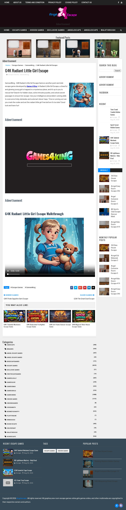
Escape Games (19, 30)
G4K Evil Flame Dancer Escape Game (60, 325)
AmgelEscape (91, 30)
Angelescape (74, 30)
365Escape (11, 345)
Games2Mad (11, 386)
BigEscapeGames (13, 361)
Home (6, 2)
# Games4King (30, 287)
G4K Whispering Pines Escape (106, 481)
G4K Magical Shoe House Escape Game (81, 325)
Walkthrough (108, 30)
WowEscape (11, 436)
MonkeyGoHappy (13, 411)
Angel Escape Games (14, 357)
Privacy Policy (54, 2)
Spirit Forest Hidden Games (115, 126)
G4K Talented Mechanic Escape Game (12, 325)
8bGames (10, 349)
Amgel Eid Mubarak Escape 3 (115, 258)
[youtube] (121, 2)
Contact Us (86, 2)
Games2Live (11, 382)
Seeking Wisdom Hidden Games (107, 461)
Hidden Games (37, 30)
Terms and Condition (34, 2)
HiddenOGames (12, 403)
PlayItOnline (11, 416)
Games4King (29, 65)
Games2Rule (11, 391)
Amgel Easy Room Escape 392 (115, 188)
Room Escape (12, 424)
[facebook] (118, 2)
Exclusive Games (56, 30)
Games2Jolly (11, 378)
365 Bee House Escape (114, 178)
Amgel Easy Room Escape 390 (115, 291)
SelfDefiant (11, 428)
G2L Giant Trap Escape (21, 480)
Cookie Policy (71, 2)
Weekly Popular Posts (104, 170)
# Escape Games (17, 287)
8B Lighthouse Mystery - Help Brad (115, 156)
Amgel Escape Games (14, 353)
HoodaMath (11, 407)
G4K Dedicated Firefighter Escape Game (36, 325)
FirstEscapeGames (14, 374)
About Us (17, 2)
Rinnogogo (11, 420)
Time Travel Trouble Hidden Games (115, 112)
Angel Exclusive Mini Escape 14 (107, 471)
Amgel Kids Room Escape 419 (115, 224)
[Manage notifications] (121, 505)
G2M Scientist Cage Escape (23, 470)
